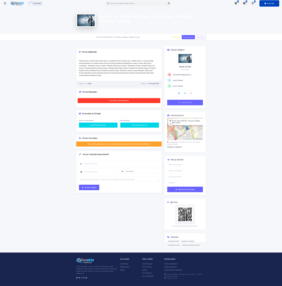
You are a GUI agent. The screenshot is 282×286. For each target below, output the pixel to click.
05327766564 (178, 80)
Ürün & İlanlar (147, 267)
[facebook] (77, 277)
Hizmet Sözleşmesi (170, 264)
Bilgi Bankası (124, 267)
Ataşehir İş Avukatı (187, 241)
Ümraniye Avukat (174, 245)
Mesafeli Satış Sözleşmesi (173, 270)
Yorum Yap (200, 37)
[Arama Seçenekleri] (169, 3)
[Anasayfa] (18, 3)
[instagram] (81, 277)
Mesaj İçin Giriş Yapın (186, 189)
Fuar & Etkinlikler (148, 276)
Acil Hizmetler (147, 273)
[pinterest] (86, 277)
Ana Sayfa (79, 37)
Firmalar (89, 37)
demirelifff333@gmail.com (182, 75)
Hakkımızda (124, 264)
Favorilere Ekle (186, 102)
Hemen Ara (189, 37)
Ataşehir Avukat (173, 241)
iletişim (144, 270)
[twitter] (79, 277)
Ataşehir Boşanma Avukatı (191, 245)
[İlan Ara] (108, 3)
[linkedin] (84, 277)
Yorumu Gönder (90, 187)
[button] (187, 128)
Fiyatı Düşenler (147, 264)
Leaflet (188, 139)
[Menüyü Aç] (5, 3)
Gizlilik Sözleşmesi (170, 267)
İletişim (122, 270)
